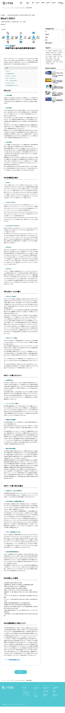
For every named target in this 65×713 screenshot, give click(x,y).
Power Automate (24, 15)
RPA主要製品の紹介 (10, 73)
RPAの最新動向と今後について (12, 85)
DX (58, 56)
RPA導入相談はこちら (14, 659)
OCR (58, 58)
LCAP (54, 37)
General (54, 34)
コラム (8, 7)
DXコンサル (25, 691)
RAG (54, 61)
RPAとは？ (8, 71)
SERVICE (21, 3)
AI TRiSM (47, 52)
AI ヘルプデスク (48, 54)
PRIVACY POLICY (4, 704)
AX (46, 56)
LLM (46, 58)
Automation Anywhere (20, 7)
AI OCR (60, 50)
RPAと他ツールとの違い (11, 76)
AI (54, 31)
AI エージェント (53, 52)
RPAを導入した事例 (10, 83)
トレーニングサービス (26, 695)
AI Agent (50, 50)
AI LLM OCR (55, 50)
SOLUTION (27, 3)
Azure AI (50, 56)
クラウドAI (47, 63)
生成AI (52, 63)
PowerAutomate (57, 59)
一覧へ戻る (20, 672)
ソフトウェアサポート (26, 694)
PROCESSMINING (36, 696)
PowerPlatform (48, 61)
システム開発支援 (26, 692)
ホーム (4, 7)
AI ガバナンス (60, 52)
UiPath (33, 15)
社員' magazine (48, 42)
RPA (12, 7)
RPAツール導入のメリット (11, 78)
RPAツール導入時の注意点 (11, 80)
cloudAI (54, 56)
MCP (55, 58)
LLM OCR (50, 58)
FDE (61, 56)
